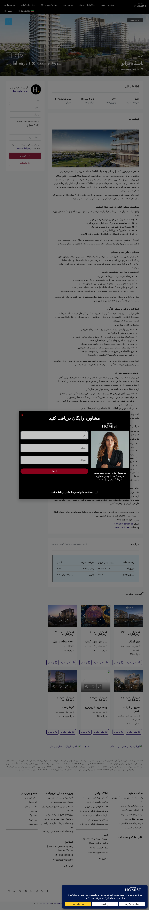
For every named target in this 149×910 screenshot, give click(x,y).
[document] (74, 455)
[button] (22, 415)
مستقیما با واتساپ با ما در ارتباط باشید (72, 492)
